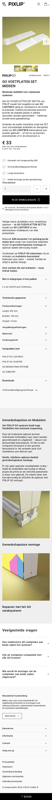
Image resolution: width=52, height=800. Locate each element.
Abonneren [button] (10, 716)
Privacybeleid (8, 762)
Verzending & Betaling (12, 772)
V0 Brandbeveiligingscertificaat (18, 390)
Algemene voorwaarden (13, 776)
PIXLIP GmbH (29, 787)
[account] (38, 4)
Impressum (7, 767)
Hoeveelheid (8, 182)
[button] (16, 75)
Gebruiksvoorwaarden (12, 781)
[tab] (26, 278)
